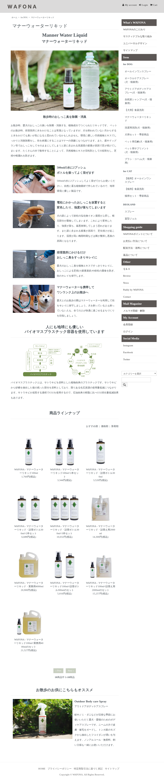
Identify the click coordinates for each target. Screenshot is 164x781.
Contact (127, 297)
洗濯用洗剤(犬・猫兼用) (137, 127)
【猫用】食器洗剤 (134, 189)
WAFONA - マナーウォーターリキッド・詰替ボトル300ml (100, 473)
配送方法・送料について (136, 248)
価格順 (104, 426)
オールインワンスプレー (138, 71)
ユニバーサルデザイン (135, 43)
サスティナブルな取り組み (137, 36)
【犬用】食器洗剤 (134, 110)
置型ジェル (131, 218)
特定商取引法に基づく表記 (88, 768)
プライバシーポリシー (60, 768)
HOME (41, 768)
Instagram (128, 345)
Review (127, 276)
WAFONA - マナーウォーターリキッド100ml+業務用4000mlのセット (28, 643)
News (126, 283)
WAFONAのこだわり (134, 29)
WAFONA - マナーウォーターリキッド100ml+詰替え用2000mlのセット (100, 586)
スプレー (129, 211)
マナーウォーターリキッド (42, 17)
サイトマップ (130, 50)
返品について (130, 255)
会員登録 (128, 324)
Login (145, 5)
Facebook (128, 352)
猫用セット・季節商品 (137, 196)
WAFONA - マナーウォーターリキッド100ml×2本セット (64, 473)
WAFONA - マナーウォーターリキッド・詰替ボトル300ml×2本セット (28, 530)
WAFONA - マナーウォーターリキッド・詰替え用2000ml (100, 530)
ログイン (128, 331)
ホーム (14, 17)
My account (131, 5)
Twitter (126, 359)
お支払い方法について (135, 241)
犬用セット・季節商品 (137, 134)
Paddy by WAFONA (133, 289)
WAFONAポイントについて (138, 234)
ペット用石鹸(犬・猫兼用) (139, 141)
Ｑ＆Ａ (126, 269)
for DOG (24, 17)
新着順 (115, 426)
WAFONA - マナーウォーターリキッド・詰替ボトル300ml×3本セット (64, 530)
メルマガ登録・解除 (134, 310)
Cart (155, 5)
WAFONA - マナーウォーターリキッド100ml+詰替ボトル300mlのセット (64, 586)
